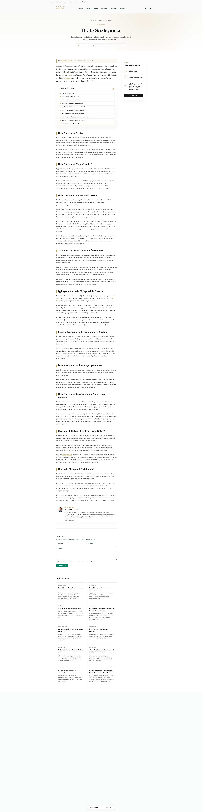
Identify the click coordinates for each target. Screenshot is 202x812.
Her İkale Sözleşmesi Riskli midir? (71, 123)
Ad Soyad (61, 543)
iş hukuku (67, 78)
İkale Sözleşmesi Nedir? (68, 93)
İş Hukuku (109, 20)
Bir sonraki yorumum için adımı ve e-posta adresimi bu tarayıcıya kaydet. (76, 561)
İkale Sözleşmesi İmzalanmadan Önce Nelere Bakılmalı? (77, 117)
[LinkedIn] (150, 8)
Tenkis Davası (63, 2)
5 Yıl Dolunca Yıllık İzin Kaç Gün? (69, 608)
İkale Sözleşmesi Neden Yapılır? (70, 96)
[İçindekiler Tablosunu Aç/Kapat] (113, 88)
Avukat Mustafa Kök (67, 61)
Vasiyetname (54, 2)
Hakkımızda (113, 8)
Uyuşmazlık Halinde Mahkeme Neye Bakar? (73, 120)
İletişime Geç (133, 95)
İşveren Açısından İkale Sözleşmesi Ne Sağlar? (74, 110)
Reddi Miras (83, 2)
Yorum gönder (62, 565)
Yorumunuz (61, 548)
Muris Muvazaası (73, 2)
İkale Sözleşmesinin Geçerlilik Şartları (72, 100)
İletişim (122, 8)
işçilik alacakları (67, 454)
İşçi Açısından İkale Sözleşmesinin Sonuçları (74, 106)
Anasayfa (80, 8)
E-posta (91, 543)
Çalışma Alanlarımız (92, 8)
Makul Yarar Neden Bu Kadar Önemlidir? (72, 103)
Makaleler (104, 8)
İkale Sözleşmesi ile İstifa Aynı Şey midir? (73, 113)
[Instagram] (145, 8)
